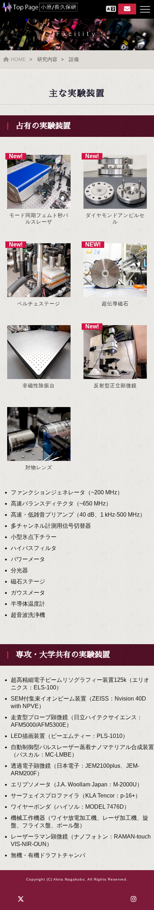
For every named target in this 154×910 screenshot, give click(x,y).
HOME (18, 59)
